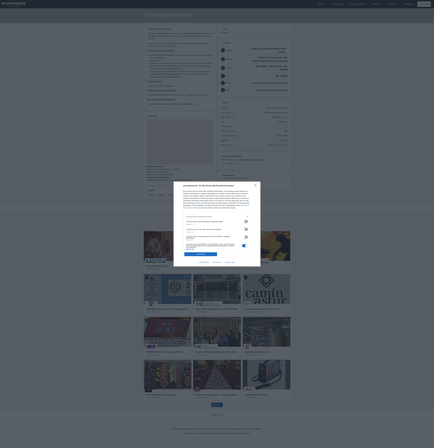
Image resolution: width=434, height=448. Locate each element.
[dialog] (217, 224)
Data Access (217, 262)
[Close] (256, 186)
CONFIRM (201, 254)
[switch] (245, 221)
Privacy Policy (230, 262)
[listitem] (217, 216)
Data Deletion (204, 262)
